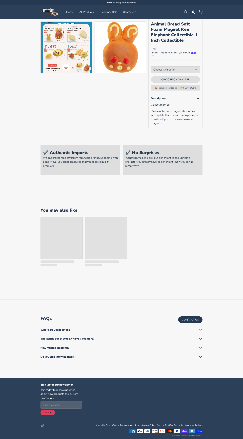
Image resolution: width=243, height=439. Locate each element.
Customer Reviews (193, 425)
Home (70, 12)
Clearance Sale (108, 12)
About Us (100, 425)
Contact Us (190, 319)
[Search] (184, 12)
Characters (129, 12)
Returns (160, 425)
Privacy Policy (112, 425)
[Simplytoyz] (50, 12)
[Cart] (199, 12)
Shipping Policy (148, 425)
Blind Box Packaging (174, 425)
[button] (175, 79)
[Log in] (192, 12)
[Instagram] (42, 425)
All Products (86, 12)
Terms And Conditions (130, 425)
